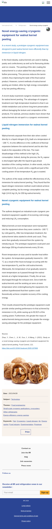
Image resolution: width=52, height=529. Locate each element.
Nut (14, 421)
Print (27, 432)
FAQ (26, 457)
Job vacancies (26, 461)
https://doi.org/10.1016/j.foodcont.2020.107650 (20, 348)
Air (40, 421)
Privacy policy (26, 521)
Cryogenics (21, 421)
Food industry (14, 424)
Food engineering (18, 405)
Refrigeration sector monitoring (23, 25)
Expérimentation (27, 424)
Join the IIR (26, 453)
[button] (48, 3)
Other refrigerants (10, 412)
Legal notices (26, 506)
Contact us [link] (26, 448)
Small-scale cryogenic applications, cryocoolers (21, 408)
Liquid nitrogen (32, 421)
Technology (15, 399)
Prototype (38, 424)
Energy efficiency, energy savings (16, 415)
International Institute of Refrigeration (8, 25)
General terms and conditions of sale (26, 516)
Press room (26, 466)
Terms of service (26, 511)
